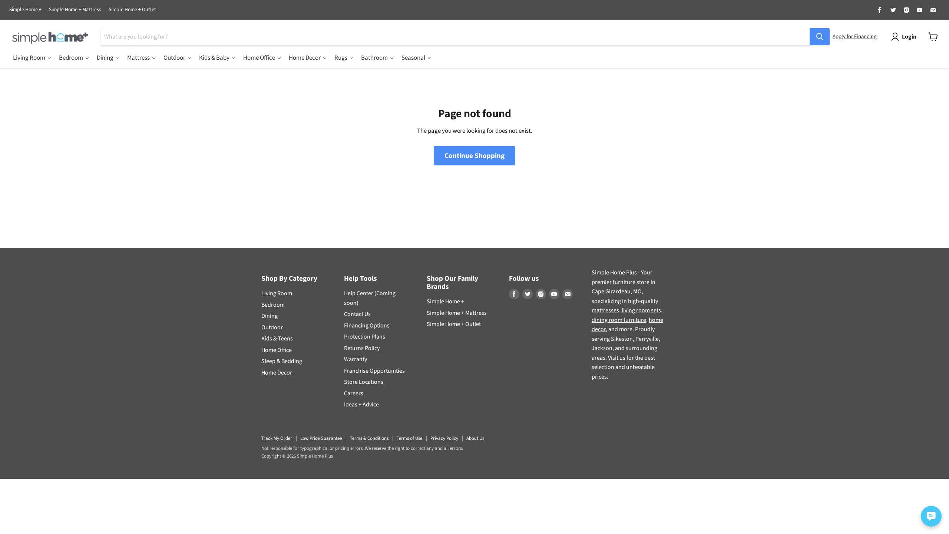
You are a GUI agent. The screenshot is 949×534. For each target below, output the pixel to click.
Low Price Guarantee (321, 438)
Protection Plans (364, 337)
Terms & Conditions (369, 438)
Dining (269, 316)
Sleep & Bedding (281, 361)
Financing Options (367, 326)
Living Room (276, 293)
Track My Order (276, 438)
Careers (353, 393)
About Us (475, 438)
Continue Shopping (474, 156)
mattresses (605, 310)
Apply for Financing (854, 36)
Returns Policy (362, 348)
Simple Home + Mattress (75, 10)
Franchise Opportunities (374, 371)
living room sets (641, 310)
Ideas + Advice (361, 404)
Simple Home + (25, 10)
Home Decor (276, 373)
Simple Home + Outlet (132, 10)
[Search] (820, 36)
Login (909, 37)
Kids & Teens (277, 338)
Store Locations (363, 382)
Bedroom (273, 305)
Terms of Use (409, 438)
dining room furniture (619, 320)
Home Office (276, 350)
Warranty (355, 359)
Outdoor (272, 327)
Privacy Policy (444, 438)
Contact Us (357, 314)
